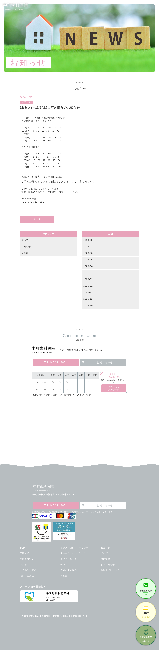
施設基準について (110, 570)
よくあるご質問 (28, 570)
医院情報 (24, 553)
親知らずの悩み (68, 570)
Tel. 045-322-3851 (55, 362)
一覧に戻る (37, 219)
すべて (24, 240)
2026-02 (88, 279)
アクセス (24, 564)
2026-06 (88, 253)
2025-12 (88, 292)
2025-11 (88, 299)
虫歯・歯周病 (27, 576)
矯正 (62, 564)
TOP (22, 547)
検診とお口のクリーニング (74, 547)
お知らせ (26, 246)
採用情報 (105, 559)
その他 (24, 253)
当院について (27, 559)
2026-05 (88, 259)
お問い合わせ (105, 362)
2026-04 (88, 266)
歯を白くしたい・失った (73, 553)
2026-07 (88, 246)
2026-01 (88, 286)
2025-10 (88, 305)
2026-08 (88, 240)
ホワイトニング (68, 559)
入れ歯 (63, 576)
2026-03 (88, 272)
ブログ (104, 553)
